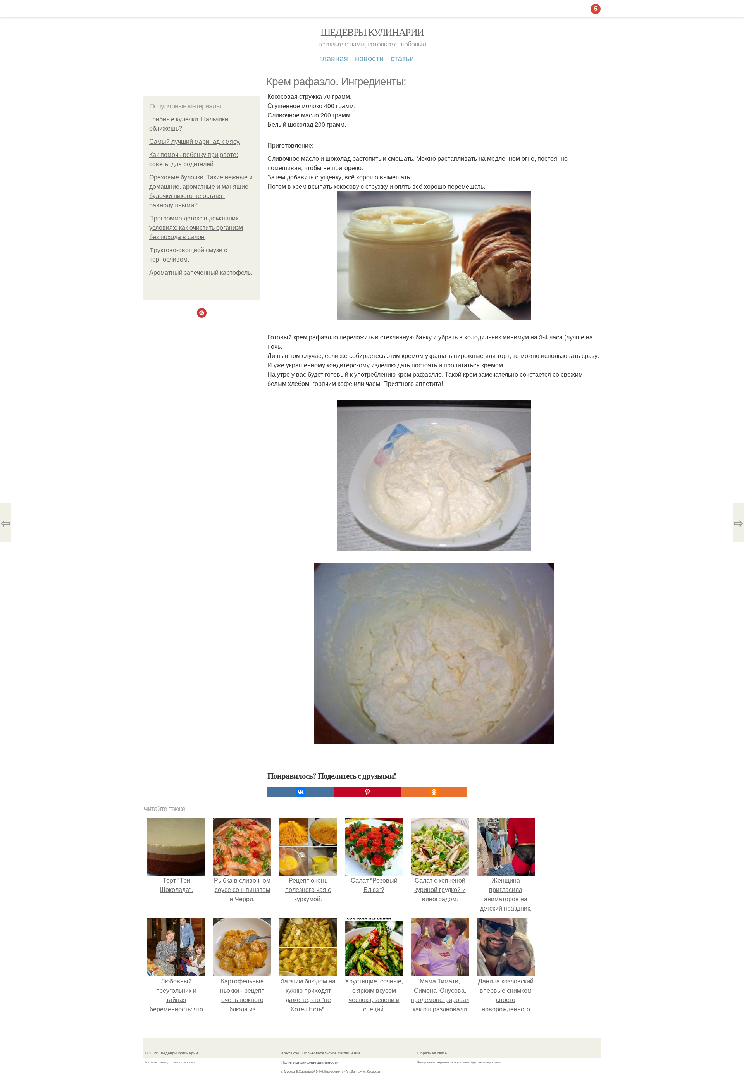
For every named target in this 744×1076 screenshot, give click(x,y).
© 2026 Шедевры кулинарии (171, 1052)
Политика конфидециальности (310, 1062)
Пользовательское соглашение (331, 1052)
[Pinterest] (367, 792)
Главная (333, 58)
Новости (369, 58)
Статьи (402, 58)
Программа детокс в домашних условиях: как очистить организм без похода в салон (196, 227)
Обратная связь (432, 1052)
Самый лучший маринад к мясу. (194, 141)
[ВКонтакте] (300, 792)
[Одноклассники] (434, 792)
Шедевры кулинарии (372, 31)
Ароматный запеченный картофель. (200, 272)
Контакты (290, 1052)
